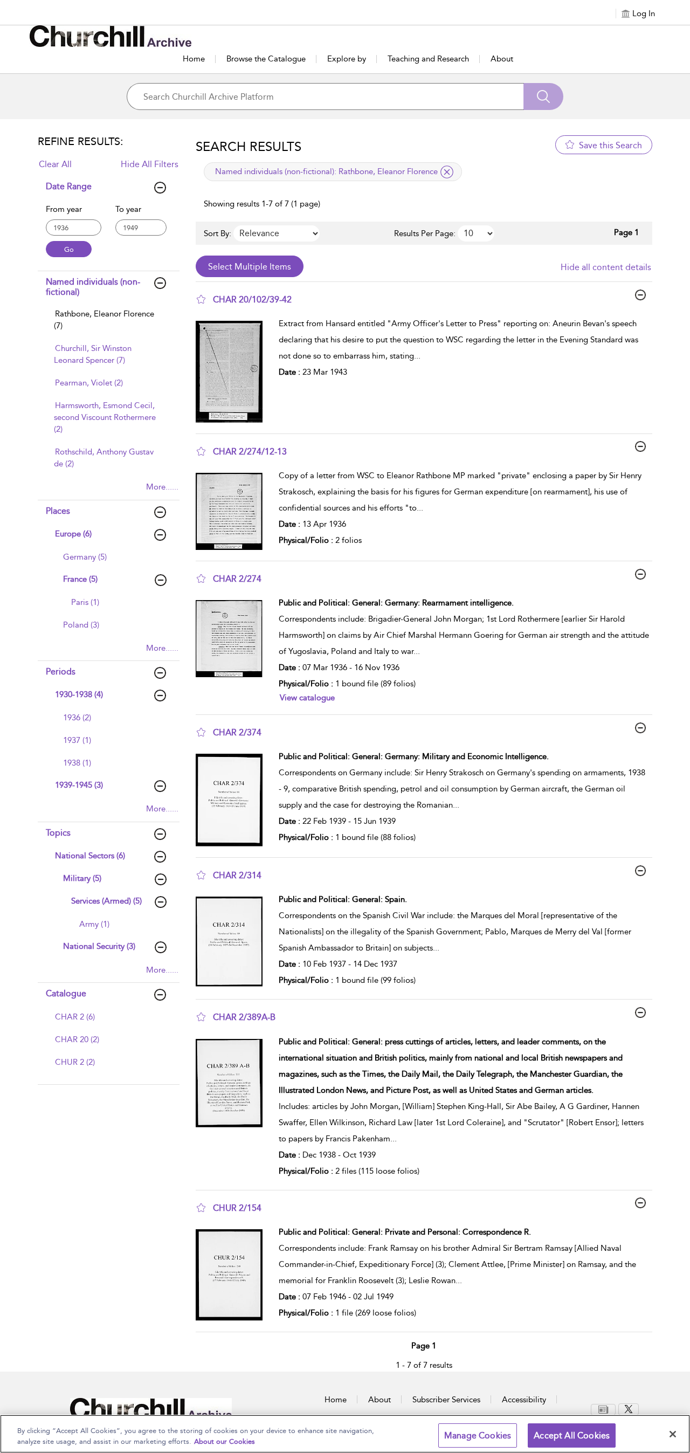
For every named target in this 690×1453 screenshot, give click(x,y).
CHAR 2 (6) (75, 1017)
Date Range (69, 186)
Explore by (346, 59)
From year (64, 209)
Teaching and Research (428, 59)
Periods (60, 671)
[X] (628, 1409)
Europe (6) (73, 534)
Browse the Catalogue (266, 59)
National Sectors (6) (90, 855)
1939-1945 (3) (79, 785)
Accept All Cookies (572, 1435)
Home (194, 59)
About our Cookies (224, 1441)
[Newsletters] (603, 1409)
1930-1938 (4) (79, 694)
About (502, 59)
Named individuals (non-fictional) (93, 287)
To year (128, 209)
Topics (58, 833)
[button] (201, 299)
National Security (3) (99, 946)
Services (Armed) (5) (106, 901)
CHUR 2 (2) (75, 1062)
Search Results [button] (248, 146)
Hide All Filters (149, 164)
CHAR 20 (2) (77, 1039)
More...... (162, 487)
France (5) (80, 579)
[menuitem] (107, 325)
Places (58, 511)
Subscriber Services (446, 1399)
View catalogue (307, 698)
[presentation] (233, 371)
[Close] (673, 1434)
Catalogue (66, 993)
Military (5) (82, 878)
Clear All (55, 164)
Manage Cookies (477, 1435)
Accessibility (524, 1399)
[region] (345, 1434)
